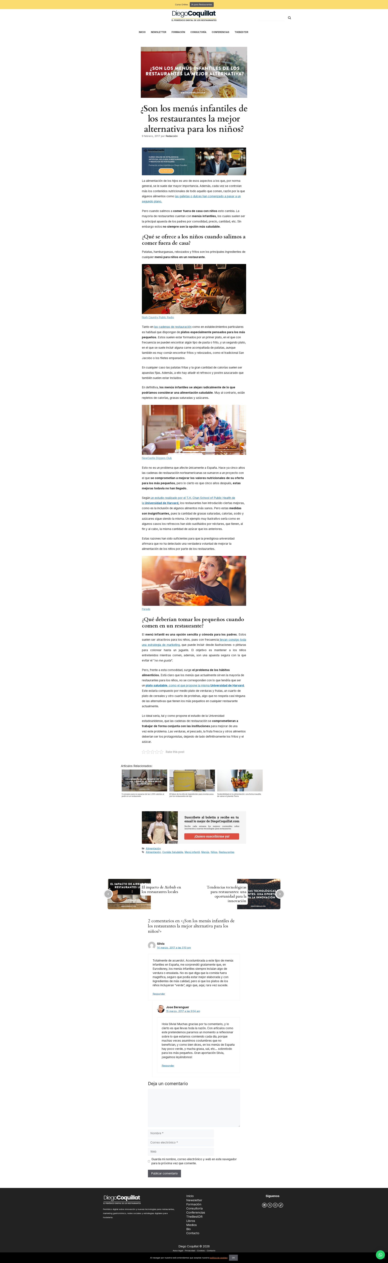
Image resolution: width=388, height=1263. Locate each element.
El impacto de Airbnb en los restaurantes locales (161, 889)
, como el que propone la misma (195, 685)
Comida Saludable (172, 852)
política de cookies (218, 1257)
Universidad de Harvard (161, 503)
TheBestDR (194, 1216)
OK (233, 1257)
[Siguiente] (280, 894)
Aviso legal (178, 1251)
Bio (188, 1229)
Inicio (190, 1196)
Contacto (192, 1233)
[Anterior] (108, 894)
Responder (159, 993)
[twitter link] (270, 1205)
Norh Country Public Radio (158, 317)
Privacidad (190, 1251)
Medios (191, 1225)
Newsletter (194, 1200)
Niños (214, 852)
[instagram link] (275, 1205)
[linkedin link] (264, 1205)
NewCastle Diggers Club (157, 458)
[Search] (289, 18)
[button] (380, 1254)
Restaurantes (226, 852)
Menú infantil (192, 852)
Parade (146, 609)
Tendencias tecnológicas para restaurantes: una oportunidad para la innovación (226, 894)
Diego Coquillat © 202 (193, 1246)
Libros (190, 1221)
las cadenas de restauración (173, 327)
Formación (193, 1204)
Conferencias (195, 1212)
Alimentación (153, 848)
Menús (205, 852)
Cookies (201, 1251)
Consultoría (194, 1208)
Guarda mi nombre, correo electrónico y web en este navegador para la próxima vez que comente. (194, 1161)
